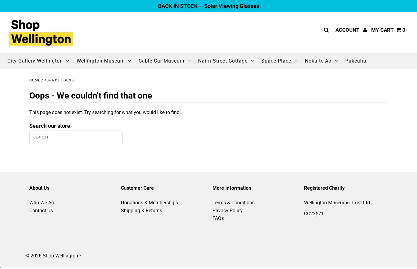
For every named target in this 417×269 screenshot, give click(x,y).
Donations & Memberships (149, 203)
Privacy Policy (227, 210)
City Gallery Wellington (35, 61)
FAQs (218, 218)
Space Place (276, 61)
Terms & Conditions (233, 203)
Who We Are (42, 203)
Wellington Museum (101, 61)
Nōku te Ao (318, 61)
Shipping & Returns (141, 210)
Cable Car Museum (161, 61)
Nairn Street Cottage (223, 61)
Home (34, 80)
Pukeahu (355, 61)
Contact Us (41, 210)
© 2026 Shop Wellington (51, 256)
